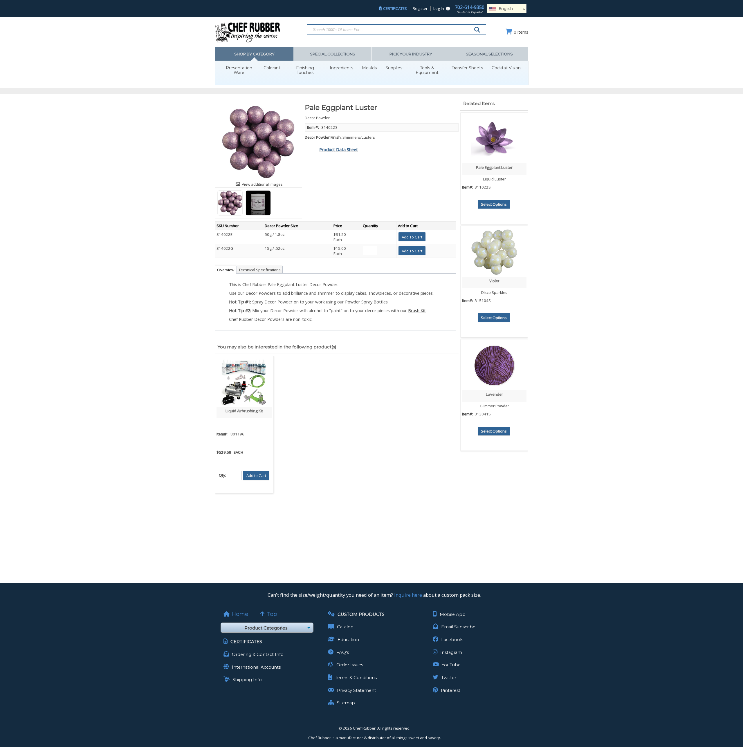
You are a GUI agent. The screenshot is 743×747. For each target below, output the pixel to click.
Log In (438, 8)
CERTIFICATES (395, 8)
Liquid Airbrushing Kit (244, 410)
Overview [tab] (225, 269)
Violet (494, 280)
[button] (412, 237)
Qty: (222, 474)
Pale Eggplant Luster (494, 167)
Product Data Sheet (338, 149)
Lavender (494, 394)
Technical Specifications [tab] (260, 269)
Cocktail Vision (506, 68)
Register (420, 8)
